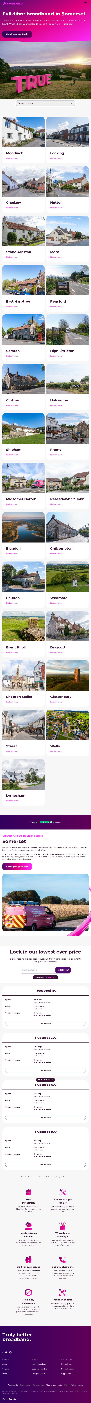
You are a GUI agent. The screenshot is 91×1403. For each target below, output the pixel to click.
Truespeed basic (38, 1374)
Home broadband (39, 1364)
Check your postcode (17, 34)
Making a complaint (54, 1385)
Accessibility (13, 1385)
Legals (80, 1385)
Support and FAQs (68, 1374)
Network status (67, 1364)
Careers (5, 1369)
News (4, 1374)
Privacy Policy (70, 1385)
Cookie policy (25, 1385)
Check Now (63, 970)
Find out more (12, 158)
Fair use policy (38, 1385)
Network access (67, 1369)
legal (55, 1177)
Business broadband (40, 1369)
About (4, 1364)
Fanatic (12, 1399)
